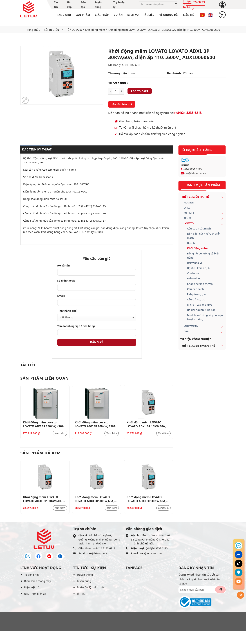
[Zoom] (25, 100)
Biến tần (192, 243)
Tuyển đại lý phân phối (90, 587)
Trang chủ (63, 15)
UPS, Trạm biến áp (35, 593)
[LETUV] (28, 9)
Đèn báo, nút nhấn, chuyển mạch (203, 236)
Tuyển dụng (84, 581)
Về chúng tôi (168, 15)
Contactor (193, 273)
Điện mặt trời (32, 587)
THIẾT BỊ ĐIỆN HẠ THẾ (55, 29)
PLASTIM (189, 202)
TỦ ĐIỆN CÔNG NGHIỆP (195, 339)
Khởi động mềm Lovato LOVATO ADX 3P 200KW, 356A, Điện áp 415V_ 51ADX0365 (96, 424)
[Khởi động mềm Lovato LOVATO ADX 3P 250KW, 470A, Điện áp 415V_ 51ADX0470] (45, 403)
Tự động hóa (31, 574)
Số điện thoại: (66, 280)
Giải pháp (102, 15)
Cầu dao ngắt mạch (199, 228)
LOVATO (77, 29)
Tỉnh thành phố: (67, 310)
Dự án (118, 15)
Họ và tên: (63, 265)
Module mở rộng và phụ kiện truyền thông (205, 317)
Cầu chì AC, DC (196, 299)
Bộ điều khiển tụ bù (199, 268)
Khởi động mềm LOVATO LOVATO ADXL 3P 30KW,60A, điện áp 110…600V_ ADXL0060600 (42, 499)
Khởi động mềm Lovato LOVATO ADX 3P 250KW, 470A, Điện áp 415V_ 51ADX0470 (44, 424)
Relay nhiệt (194, 278)
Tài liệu (149, 15)
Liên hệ (188, 15)
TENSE (187, 218)
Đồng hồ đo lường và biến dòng (203, 255)
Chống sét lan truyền (200, 284)
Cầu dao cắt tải (196, 289)
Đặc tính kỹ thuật (37, 149)
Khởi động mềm (95, 29)
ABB (186, 331)
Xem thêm (60, 433)
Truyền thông (85, 574)
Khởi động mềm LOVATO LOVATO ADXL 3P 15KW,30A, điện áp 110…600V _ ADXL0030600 (146, 424)
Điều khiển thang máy (37, 581)
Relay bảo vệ (194, 263)
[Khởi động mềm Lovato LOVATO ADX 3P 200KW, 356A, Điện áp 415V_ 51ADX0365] (97, 403)
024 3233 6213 (193, 169)
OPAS (187, 207)
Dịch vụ (133, 15)
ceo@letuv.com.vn (195, 173)
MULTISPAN (191, 326)
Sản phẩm (83, 15)
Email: (61, 295)
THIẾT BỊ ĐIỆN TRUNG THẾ (197, 345)
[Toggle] (221, 197)
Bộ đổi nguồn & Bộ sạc (201, 310)
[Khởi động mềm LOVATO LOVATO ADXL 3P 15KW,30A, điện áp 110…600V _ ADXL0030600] (148, 403)
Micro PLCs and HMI (199, 304)
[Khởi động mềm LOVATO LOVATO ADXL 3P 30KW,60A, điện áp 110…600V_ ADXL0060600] (45, 477)
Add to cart (139, 91)
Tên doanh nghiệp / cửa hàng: (76, 326)
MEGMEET (190, 213)
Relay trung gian (197, 294)
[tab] (36, 149)
